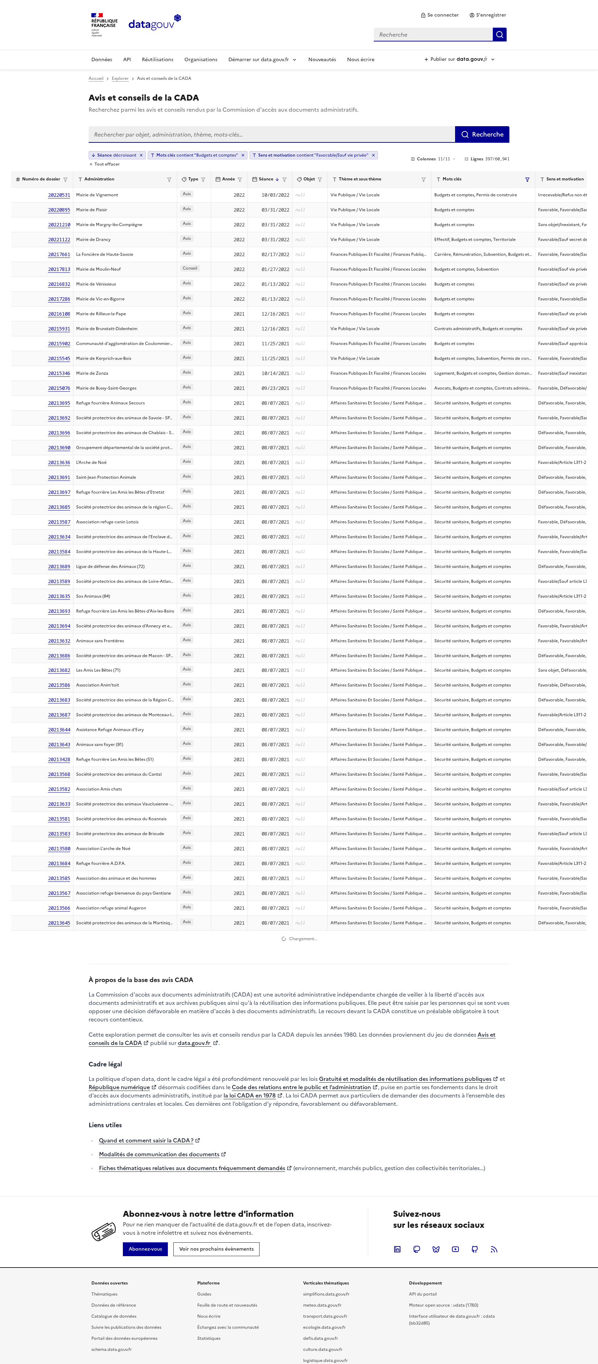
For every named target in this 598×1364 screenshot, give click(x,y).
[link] (440, 15)
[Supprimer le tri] (141, 155)
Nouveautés (322, 59)
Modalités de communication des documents (159, 1333)
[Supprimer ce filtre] (242, 155)
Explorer (120, 78)
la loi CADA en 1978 (250, 1274)
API (127, 59)
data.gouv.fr (194, 1221)
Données (101, 59)
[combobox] (440, 34)
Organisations (200, 59)
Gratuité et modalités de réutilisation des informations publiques (405, 1257)
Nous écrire (360, 59)
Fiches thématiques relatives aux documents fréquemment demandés (192, 1347)
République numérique (119, 1266)
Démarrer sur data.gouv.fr (258, 59)
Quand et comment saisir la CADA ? (146, 1319)
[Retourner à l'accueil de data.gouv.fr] (155, 24)
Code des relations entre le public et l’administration (301, 1266)
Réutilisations (157, 59)
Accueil (96, 78)
